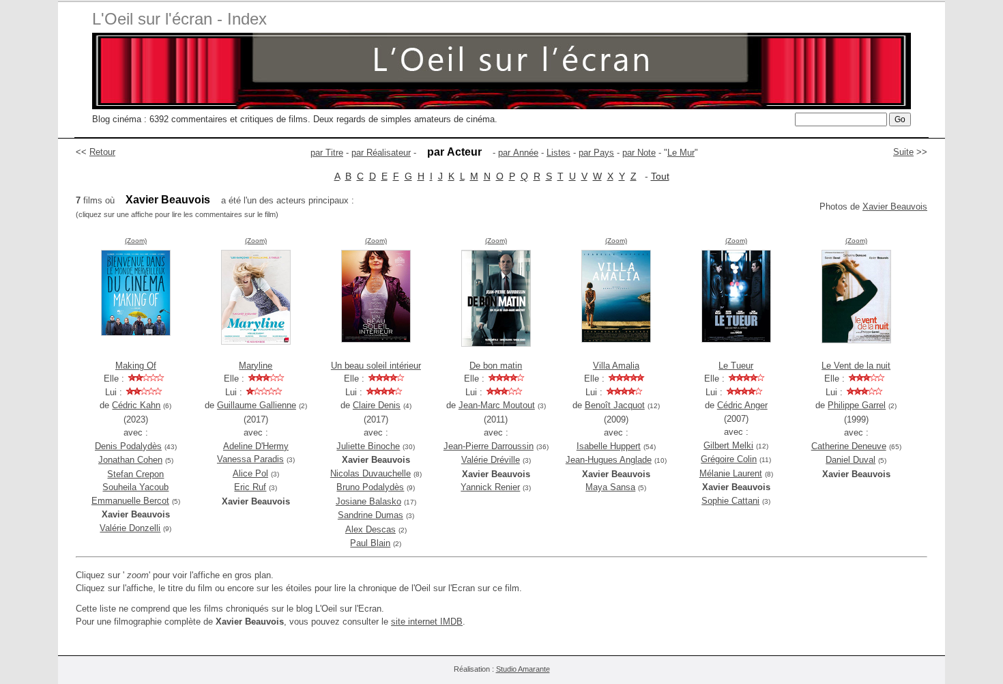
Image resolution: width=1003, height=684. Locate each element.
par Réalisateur (381, 152)
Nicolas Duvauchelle (370, 473)
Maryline (255, 365)
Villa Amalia (616, 365)
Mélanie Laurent (730, 473)
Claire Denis (377, 405)
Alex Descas (370, 529)
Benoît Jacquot (615, 405)
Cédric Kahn (136, 405)
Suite (903, 152)
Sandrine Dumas (370, 515)
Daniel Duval (850, 460)
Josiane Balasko (368, 501)
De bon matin (495, 365)
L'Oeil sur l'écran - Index (179, 19)
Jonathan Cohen (130, 460)
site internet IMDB (427, 621)
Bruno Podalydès (370, 487)
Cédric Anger (742, 405)
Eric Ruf (250, 487)
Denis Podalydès (128, 446)
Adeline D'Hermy (256, 446)
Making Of (135, 365)
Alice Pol (250, 473)
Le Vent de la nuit (856, 365)
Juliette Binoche (368, 446)
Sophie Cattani (730, 501)
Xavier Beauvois (894, 206)
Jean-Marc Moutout (497, 405)
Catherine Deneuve (848, 446)
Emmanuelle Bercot (130, 501)
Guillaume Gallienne (256, 405)
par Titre (326, 152)
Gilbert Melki (728, 445)
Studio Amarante (523, 669)
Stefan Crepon (135, 474)
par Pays (596, 152)
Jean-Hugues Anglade (609, 460)
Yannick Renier (490, 487)
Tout (660, 176)
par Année (518, 152)
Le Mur (681, 152)
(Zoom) (136, 240)
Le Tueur (735, 365)
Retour (102, 152)
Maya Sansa (610, 487)
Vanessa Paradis (250, 459)
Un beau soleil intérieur (376, 365)
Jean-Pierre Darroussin (489, 446)
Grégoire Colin (729, 459)
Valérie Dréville (490, 460)
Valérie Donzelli (130, 528)
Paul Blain (370, 543)
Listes (558, 152)
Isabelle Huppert (609, 446)
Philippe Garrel (857, 405)
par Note (639, 152)
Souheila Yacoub (135, 487)
